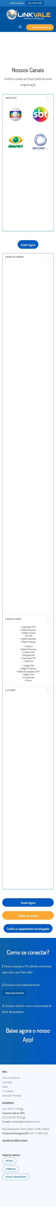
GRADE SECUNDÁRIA (14, 256)
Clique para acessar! (14, 993)
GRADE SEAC (11, 97)
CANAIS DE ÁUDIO (13, 619)
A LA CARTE (10, 690)
